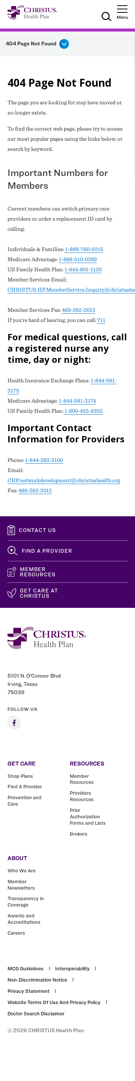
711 (101, 320)
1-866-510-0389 (78, 259)
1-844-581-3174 (77, 400)
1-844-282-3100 (44, 460)
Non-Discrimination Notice (37, 980)
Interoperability (72, 968)
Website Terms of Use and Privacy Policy (54, 1002)
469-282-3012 (35, 490)
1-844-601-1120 (83, 269)
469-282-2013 (78, 310)
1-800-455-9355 (83, 410)
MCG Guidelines (26, 968)
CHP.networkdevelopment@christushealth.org (64, 480)
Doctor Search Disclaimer (36, 1013)
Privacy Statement (29, 991)
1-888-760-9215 (83, 249)
